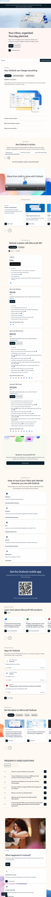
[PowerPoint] (19, 378)
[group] (35, 214)
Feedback (4, 894)
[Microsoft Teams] (32, 378)
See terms (12, 298)
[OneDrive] (13, 324)
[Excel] (16, 378)
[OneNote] (24, 378)
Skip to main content (4, 0)
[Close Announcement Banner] (45, 5)
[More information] (21, 274)
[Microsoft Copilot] (11, 378)
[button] (20, 60)
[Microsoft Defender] (29, 378)
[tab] (8, 75)
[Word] (13, 378)
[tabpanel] (25, 105)
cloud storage (16, 276)
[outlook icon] (11, 283)
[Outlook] (11, 324)
